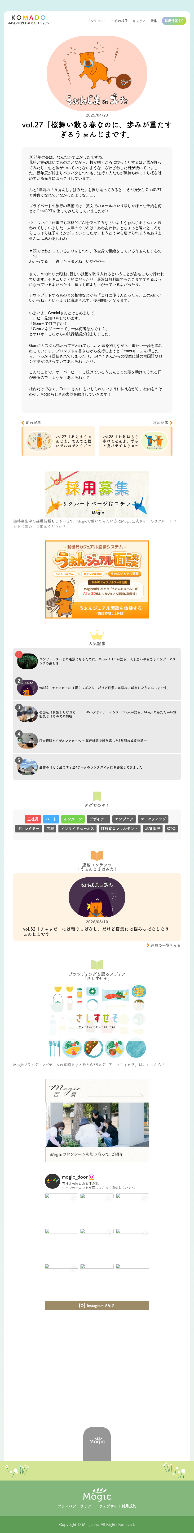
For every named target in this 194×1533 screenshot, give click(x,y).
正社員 (33, 819)
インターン (73, 819)
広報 (50, 828)
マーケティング (153, 819)
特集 (153, 20)
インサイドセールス (77, 828)
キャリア (139, 20)
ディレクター (29, 828)
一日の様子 (119, 20)
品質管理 (152, 828)
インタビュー (96, 20)
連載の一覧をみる (166, 945)
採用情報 (171, 20)
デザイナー (98, 819)
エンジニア (124, 819)
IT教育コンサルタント (119, 828)
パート (51, 819)
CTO (171, 828)
